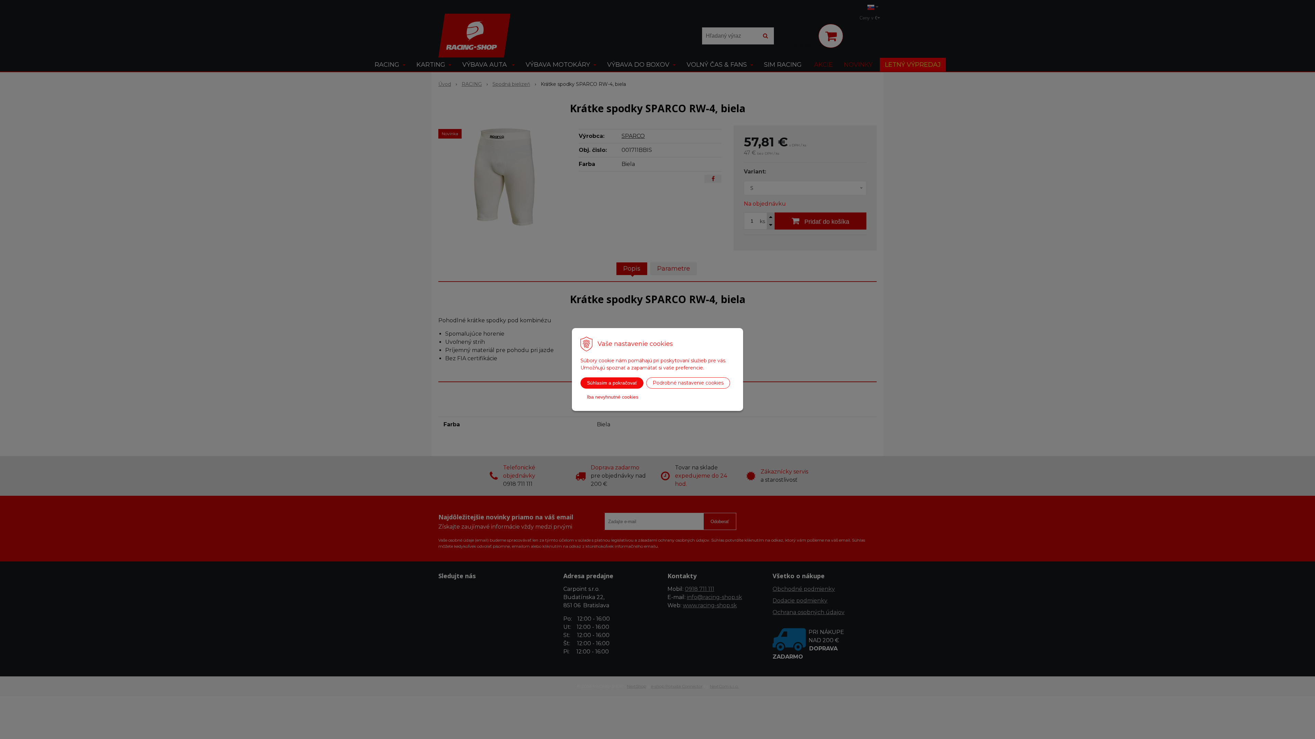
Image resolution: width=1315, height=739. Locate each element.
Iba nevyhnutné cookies (612, 397)
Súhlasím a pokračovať (612, 383)
